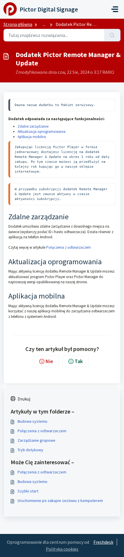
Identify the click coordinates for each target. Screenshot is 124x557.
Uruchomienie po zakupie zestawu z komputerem (60, 500)
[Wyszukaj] (112, 35)
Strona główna (17, 24)
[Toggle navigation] (115, 9)
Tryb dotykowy (30, 449)
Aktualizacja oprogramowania (41, 131)
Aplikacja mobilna (32, 136)
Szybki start (28, 491)
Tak (79, 361)
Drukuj (24, 399)
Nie (49, 361)
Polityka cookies (62, 549)
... (44, 24)
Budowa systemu (32, 421)
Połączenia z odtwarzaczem (68, 247)
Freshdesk (103, 542)
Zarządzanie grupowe (36, 440)
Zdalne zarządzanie (33, 126)
